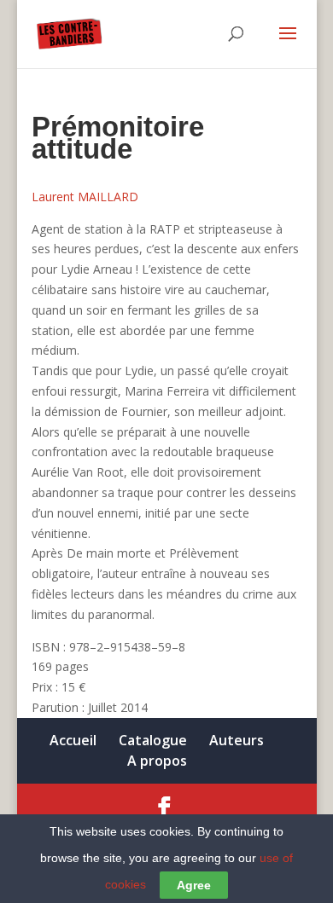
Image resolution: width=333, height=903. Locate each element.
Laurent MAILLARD (85, 196)
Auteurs (236, 740)
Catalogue (153, 740)
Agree (194, 885)
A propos (157, 760)
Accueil (73, 740)
